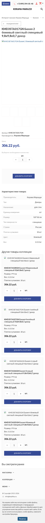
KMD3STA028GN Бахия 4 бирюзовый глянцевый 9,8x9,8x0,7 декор (21, 269)
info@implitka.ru (11, 496)
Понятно (22, 519)
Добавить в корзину (23, 176)
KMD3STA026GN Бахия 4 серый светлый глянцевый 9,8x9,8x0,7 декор (21, 372)
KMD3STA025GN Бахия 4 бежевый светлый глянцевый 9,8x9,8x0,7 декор (21, 423)
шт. (22, 156)
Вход (36, 3)
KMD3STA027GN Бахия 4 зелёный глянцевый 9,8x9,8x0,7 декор (19, 320)
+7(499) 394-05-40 (25, 4)
